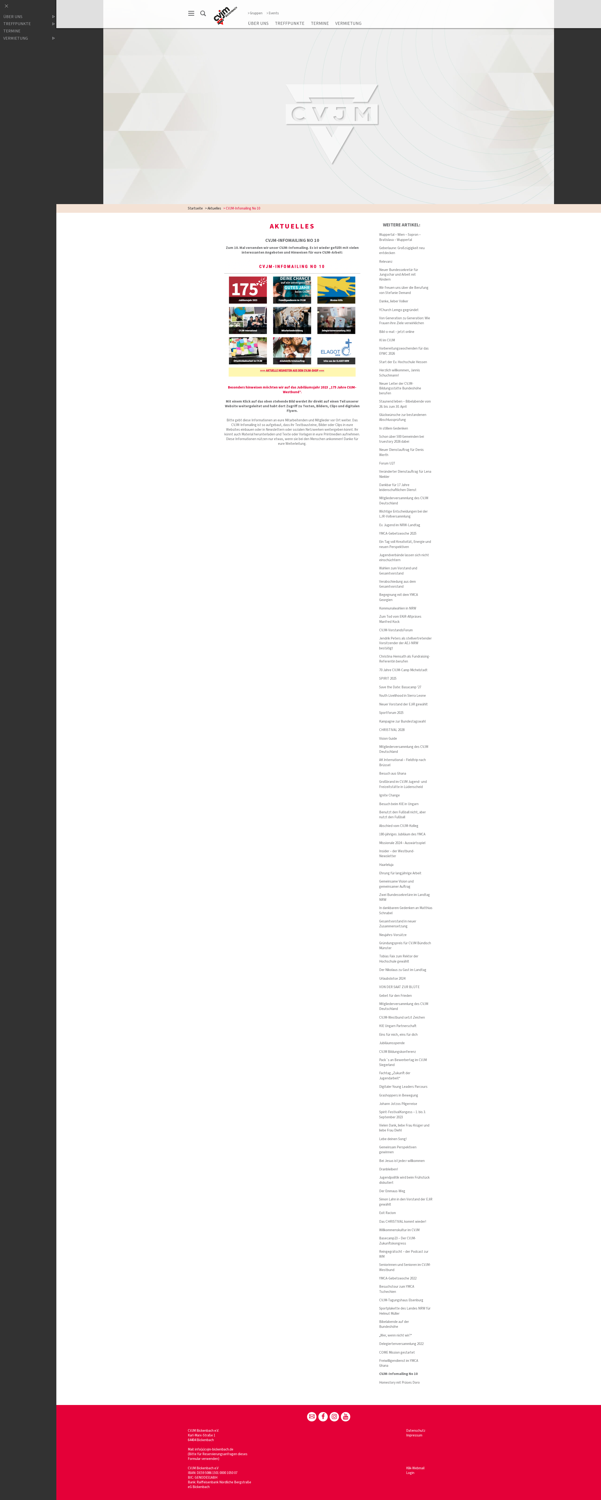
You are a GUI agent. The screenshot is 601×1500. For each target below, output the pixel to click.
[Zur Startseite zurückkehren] (225, 8)
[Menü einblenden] (191, 14)
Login (410, 1472)
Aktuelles (214, 208)
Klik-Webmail (415, 1468)
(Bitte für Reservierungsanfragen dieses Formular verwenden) (217, 1456)
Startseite (195, 208)
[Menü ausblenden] (6, 6)
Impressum (414, 1435)
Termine (320, 23)
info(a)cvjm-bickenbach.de (214, 1449)
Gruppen (256, 13)
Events (274, 13)
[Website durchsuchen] (203, 14)
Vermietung (348, 23)
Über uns (258, 23)
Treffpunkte (289, 23)
